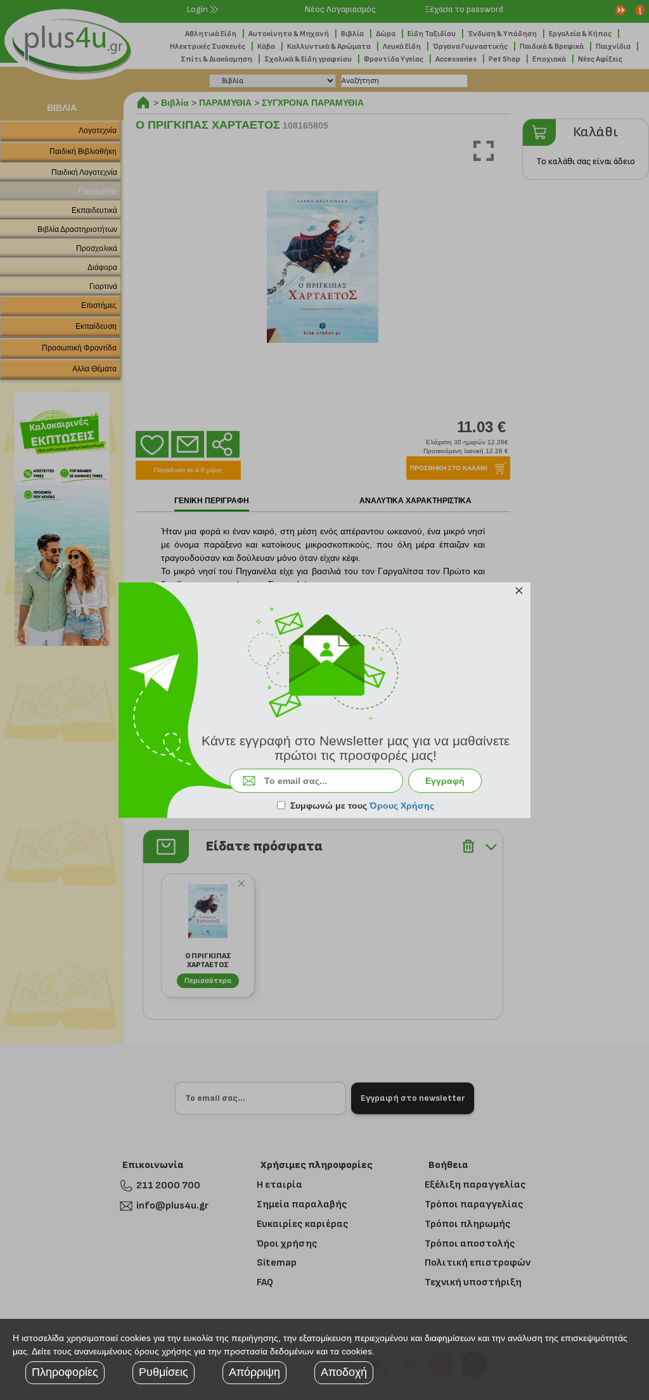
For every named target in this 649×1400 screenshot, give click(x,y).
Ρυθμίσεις (163, 1372)
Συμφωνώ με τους (362, 805)
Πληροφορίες (65, 1372)
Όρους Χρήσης (401, 805)
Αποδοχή (344, 1372)
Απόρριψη (254, 1372)
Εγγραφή (445, 781)
